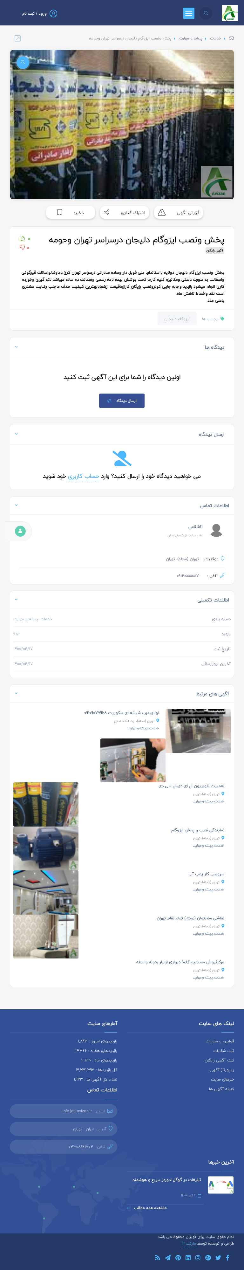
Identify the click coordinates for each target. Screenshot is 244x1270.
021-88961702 (80, 1146)
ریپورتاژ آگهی (222, 1069)
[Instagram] (197, 1258)
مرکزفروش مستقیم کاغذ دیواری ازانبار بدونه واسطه (180, 961)
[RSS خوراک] (157, 1258)
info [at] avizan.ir (77, 1111)
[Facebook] (227, 1258)
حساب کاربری (82, 476)
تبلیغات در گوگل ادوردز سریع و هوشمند (166, 1179)
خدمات (215, 38)
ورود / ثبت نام (34, 13)
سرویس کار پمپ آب (206, 873)
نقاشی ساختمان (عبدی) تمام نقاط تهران (190, 918)
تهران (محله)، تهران (206, 794)
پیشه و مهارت (190, 38)
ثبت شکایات (223, 1050)
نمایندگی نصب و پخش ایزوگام (197, 830)
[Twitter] (218, 1258)
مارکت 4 (189, 1243)
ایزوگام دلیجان (177, 318)
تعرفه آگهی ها (221, 1088)
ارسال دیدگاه (127, 400)
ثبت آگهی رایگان (219, 1060)
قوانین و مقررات (220, 1041)
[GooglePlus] (208, 1258)
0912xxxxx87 (188, 575)
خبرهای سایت (222, 1079)
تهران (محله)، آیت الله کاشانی (134, 721)
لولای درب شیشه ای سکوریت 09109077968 (121, 712)
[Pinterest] (178, 1258)
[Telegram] (168, 1258)
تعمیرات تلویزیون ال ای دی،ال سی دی (191, 785)
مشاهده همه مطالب (150, 1208)
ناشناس (195, 527)
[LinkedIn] (188, 1258)
